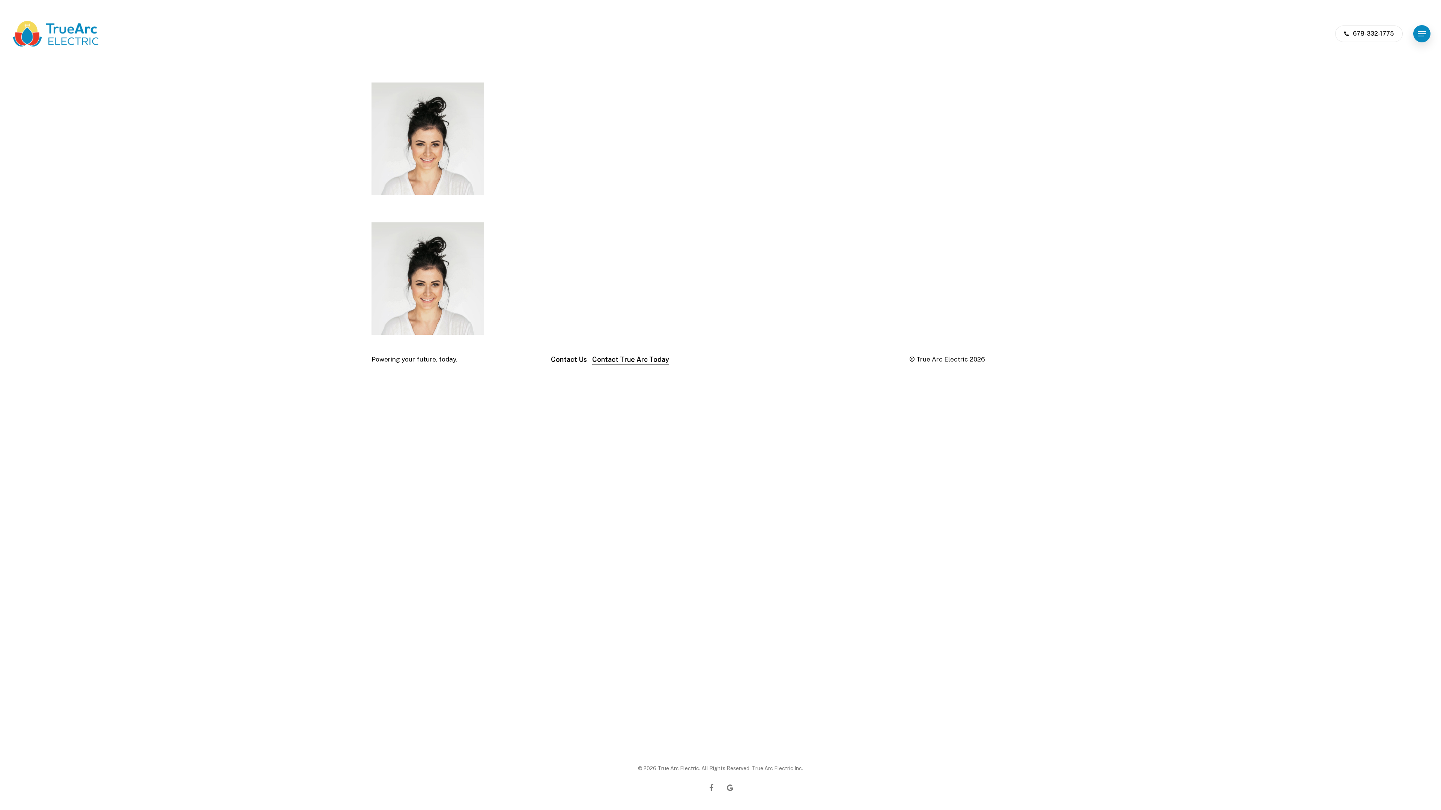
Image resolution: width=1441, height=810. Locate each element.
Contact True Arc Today (630, 359)
